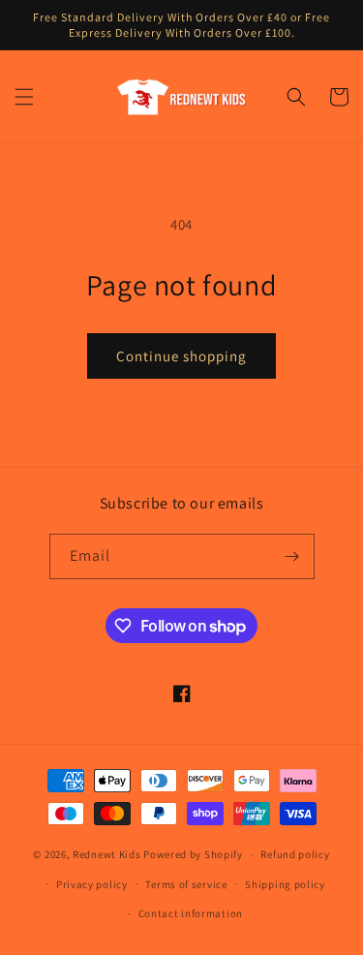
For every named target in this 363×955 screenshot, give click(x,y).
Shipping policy (285, 884)
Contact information (190, 913)
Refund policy (294, 854)
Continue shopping (181, 356)
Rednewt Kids (106, 854)
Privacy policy (92, 884)
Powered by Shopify (193, 854)
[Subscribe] (292, 556)
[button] (24, 97)
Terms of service (186, 884)
